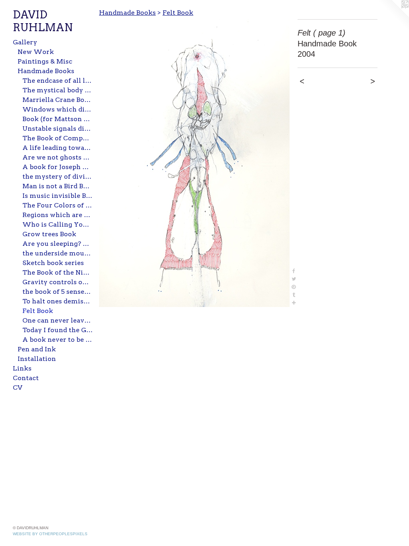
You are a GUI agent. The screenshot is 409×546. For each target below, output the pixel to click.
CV (17, 387)
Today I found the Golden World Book (57, 330)
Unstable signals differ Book (57, 128)
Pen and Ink (37, 349)
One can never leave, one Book (57, 320)
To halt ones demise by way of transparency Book (57, 301)
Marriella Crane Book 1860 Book (57, 100)
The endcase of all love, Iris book (57, 80)
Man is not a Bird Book (57, 186)
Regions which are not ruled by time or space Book (57, 215)
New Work (36, 52)
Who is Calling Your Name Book (57, 224)
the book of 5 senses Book (57, 291)
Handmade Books (46, 71)
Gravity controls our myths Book (57, 282)
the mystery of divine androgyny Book (57, 176)
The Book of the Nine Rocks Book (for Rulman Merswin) (57, 272)
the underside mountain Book (57, 253)
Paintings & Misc (45, 61)
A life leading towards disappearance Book (57, 147)
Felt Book (37, 311)
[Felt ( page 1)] (194, 163)
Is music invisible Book (57, 195)
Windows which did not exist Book (57, 109)
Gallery (25, 42)
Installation (37, 359)
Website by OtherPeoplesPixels (50, 534)
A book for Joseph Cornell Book (57, 167)
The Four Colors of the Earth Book (57, 205)
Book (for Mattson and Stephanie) (57, 119)
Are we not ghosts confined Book (57, 157)
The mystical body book (57, 90)
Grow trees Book (49, 234)
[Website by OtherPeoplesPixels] (393, 16)
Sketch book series (53, 263)
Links (22, 368)
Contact (26, 378)
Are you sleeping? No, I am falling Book (57, 243)
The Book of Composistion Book (57, 138)
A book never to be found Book (57, 339)
